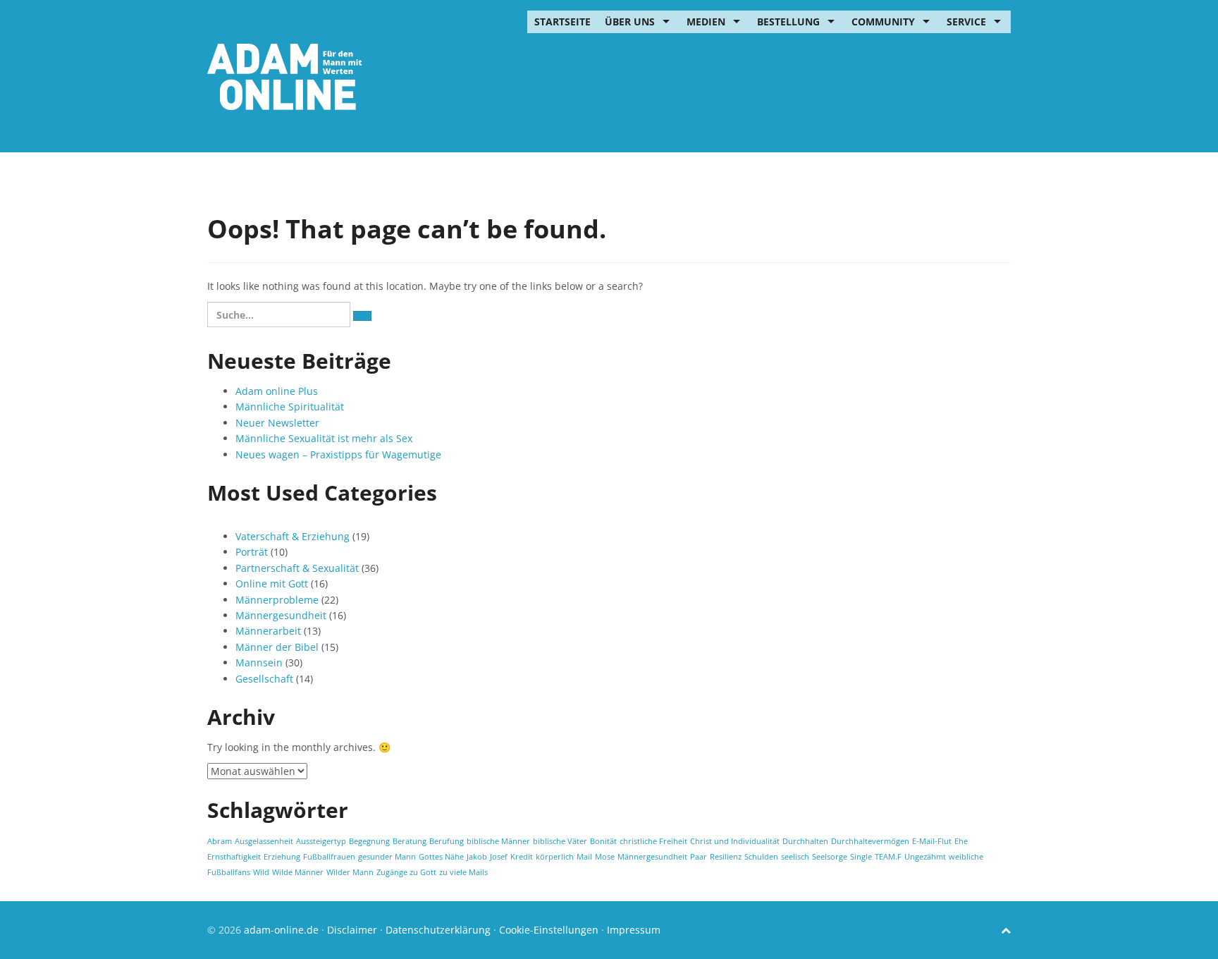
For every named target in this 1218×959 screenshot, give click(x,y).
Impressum (633, 929)
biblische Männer (498, 841)
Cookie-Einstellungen (548, 929)
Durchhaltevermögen (870, 841)
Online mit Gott (271, 583)
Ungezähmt (925, 857)
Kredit (521, 857)
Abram (219, 841)
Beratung (409, 841)
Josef (499, 857)
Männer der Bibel (277, 647)
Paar (698, 857)
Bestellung (788, 21)
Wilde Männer (298, 872)
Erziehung (282, 857)
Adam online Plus (276, 391)
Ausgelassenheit (264, 841)
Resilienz (726, 857)
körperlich (555, 857)
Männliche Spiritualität (289, 406)
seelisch (795, 857)
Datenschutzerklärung (438, 929)
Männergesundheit (280, 615)
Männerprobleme (277, 599)
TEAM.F (888, 857)
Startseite (562, 21)
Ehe (961, 841)
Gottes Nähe (441, 857)
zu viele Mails (463, 872)
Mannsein (259, 662)
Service (966, 21)
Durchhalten (805, 841)
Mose (605, 857)
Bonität (603, 841)
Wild (261, 872)
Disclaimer (352, 929)
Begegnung (369, 841)
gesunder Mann (387, 857)
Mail (584, 857)
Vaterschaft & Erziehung (292, 536)
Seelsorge (829, 857)
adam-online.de (282, 929)
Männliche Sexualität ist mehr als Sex (323, 438)
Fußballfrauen (329, 857)
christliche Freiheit (653, 841)
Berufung (446, 841)
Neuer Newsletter (277, 422)
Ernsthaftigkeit (234, 857)
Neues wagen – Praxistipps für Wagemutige (338, 454)
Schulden (761, 857)
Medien (706, 21)
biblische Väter (560, 841)
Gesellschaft (264, 678)
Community (883, 21)
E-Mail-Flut (932, 841)
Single (861, 857)
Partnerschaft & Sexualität (297, 568)
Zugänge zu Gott (406, 872)
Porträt (251, 551)
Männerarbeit (268, 630)
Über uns (630, 21)
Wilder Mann (350, 872)
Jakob (477, 857)
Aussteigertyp (321, 841)
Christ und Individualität (735, 841)
